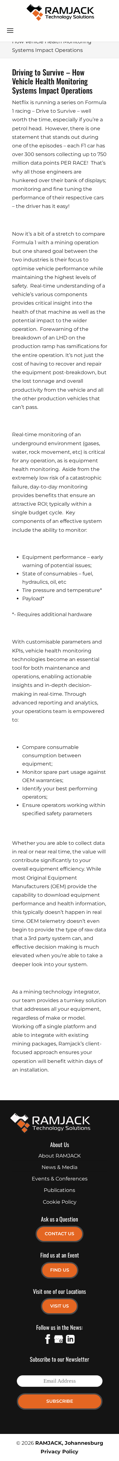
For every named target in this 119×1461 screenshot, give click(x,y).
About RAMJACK (59, 1156)
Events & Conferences (60, 1179)
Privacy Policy (59, 1452)
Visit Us (59, 1306)
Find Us (59, 1270)
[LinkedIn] (70, 1340)
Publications (59, 1190)
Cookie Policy (59, 1202)
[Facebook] (47, 1340)
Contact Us (59, 1234)
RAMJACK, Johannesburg (69, 1443)
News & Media (59, 1167)
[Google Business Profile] (58, 1340)
